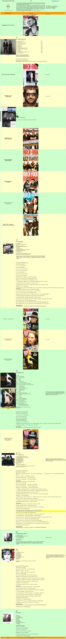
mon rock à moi (30, 13)
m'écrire (8, 637)
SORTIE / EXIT (8, 13)
